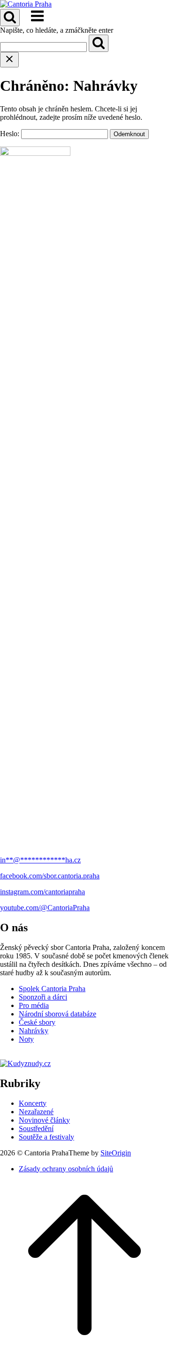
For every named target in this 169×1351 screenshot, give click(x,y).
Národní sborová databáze (57, 1014)
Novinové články (44, 1120)
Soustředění (36, 1128)
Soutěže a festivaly (46, 1137)
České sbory (37, 1022)
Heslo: (10, 134)
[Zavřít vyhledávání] (9, 59)
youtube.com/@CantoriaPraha (45, 908)
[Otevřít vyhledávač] (10, 17)
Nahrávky (33, 1031)
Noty (26, 1039)
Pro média (34, 1005)
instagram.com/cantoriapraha (42, 892)
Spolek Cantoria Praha (52, 989)
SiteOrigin (115, 1153)
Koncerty (32, 1103)
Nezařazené (36, 1112)
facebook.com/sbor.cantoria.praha (50, 876)
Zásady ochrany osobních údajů (66, 1169)
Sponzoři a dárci (43, 997)
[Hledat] (98, 43)
